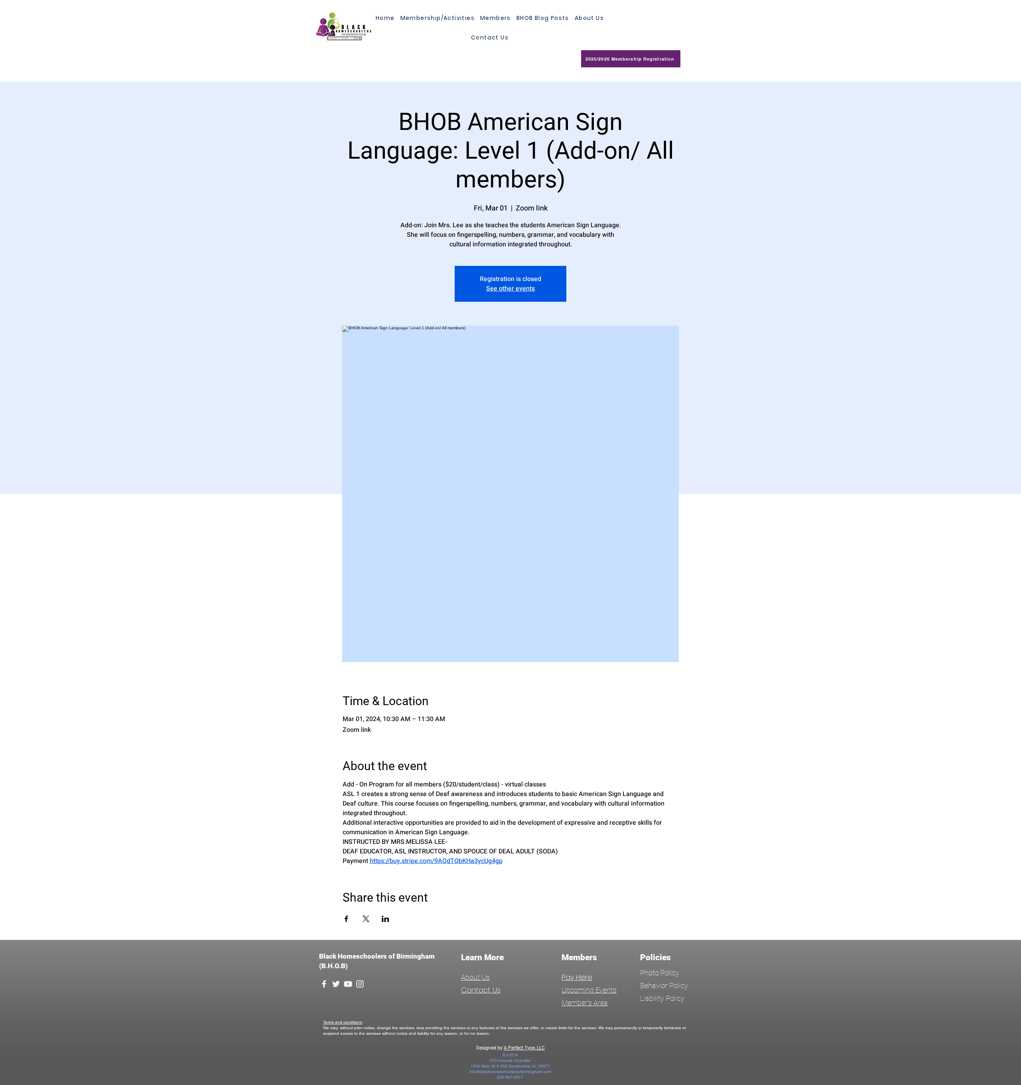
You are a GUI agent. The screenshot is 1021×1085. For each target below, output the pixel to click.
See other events (510, 288)
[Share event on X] (366, 919)
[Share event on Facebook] (346, 919)
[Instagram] (360, 984)
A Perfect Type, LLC (524, 1048)
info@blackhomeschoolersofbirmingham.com (510, 1071)
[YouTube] (348, 984)
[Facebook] (324, 984)
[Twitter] (336, 984)
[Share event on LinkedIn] (385, 919)
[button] (495, 18)
